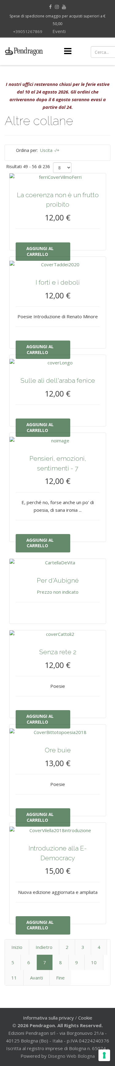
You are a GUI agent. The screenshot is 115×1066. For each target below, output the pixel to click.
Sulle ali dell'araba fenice (58, 380)
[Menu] (68, 51)
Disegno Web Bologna (71, 1056)
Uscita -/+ (49, 150)
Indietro (44, 947)
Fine (60, 978)
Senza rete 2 (57, 652)
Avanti (36, 978)
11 (14, 978)
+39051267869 (27, 31)
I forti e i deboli (58, 282)
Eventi (58, 31)
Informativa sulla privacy (48, 1018)
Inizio (16, 947)
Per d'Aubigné (58, 580)
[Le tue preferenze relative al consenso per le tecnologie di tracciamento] (104, 1055)
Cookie (85, 1018)
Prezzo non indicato (58, 592)
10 (94, 962)
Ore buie (58, 750)
